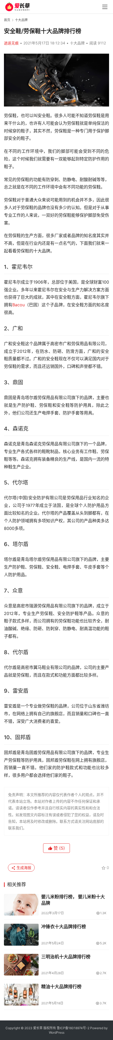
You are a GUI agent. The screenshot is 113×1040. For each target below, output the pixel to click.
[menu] (104, 7)
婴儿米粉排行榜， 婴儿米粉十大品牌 (73, 900)
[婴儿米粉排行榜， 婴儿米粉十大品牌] (21, 905)
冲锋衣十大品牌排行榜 (63, 926)
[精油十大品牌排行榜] (21, 995)
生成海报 (23, 867)
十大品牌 (77, 43)
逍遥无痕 (11, 43)
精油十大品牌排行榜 (61, 986)
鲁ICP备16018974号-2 (73, 1028)
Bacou (18, 304)
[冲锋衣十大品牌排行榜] (21, 935)
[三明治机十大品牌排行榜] (21, 965)
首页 (7, 20)
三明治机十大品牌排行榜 (65, 956)
